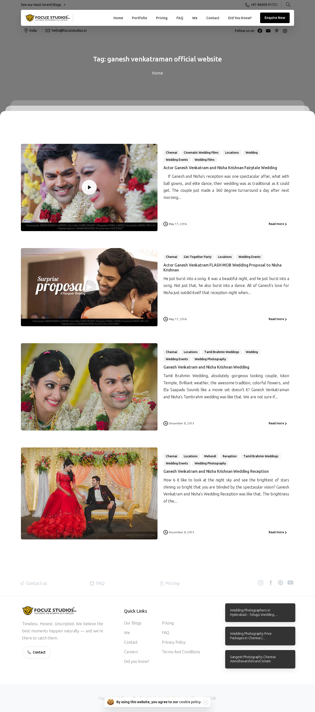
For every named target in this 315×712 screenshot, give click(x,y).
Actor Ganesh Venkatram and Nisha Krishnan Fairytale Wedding (220, 167)
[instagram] (285, 31)
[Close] (205, 702)
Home (157, 73)
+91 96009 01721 (264, 5)
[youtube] (268, 31)
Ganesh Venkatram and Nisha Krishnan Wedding (206, 367)
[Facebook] (260, 31)
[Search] (288, 5)
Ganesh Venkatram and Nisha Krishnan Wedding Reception (216, 471)
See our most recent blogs (41, 5)
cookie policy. (190, 702)
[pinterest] (276, 31)
